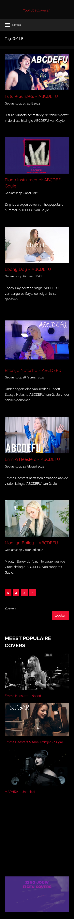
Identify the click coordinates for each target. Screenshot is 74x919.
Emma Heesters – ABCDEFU (32, 459)
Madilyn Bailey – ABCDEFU (31, 543)
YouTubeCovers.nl (37, 10)
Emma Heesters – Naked (23, 696)
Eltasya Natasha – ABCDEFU (33, 370)
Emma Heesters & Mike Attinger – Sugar (34, 742)
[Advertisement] (37, 840)
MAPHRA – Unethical (20, 792)
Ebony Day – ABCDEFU (28, 269)
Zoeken (10, 608)
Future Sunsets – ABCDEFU (31, 96)
